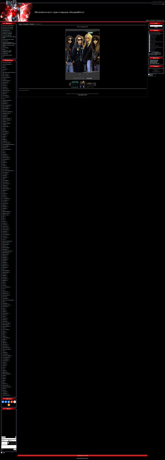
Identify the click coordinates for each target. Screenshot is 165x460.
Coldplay (4, 124)
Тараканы (4, 391)
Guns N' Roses (5, 183)
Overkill (4, 285)
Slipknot (4, 332)
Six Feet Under (5, 329)
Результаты (151, 53)
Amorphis (4, 83)
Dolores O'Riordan (6, 149)
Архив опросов (157, 53)
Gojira (3, 178)
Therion (4, 362)
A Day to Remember (6, 64)
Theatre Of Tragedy (6, 355)
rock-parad (89, 78)
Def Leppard (5, 133)
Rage (3, 301)
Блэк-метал (153, 40)
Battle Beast (4, 101)
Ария (3, 380)
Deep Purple (5, 131)
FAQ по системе (153, 62)
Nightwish (4, 280)
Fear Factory (5, 169)
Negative (4, 275)
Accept (3, 65)
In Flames (4, 196)
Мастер (4, 390)
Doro (3, 151)
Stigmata (4, 342)
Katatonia (4, 208)
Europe (4, 165)
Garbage (4, 175)
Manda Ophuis (5, 244)
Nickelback (4, 278)
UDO (3, 367)
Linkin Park (4, 232)
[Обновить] (15, 436)
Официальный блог (154, 60)
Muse (3, 268)
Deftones (4, 134)
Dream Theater (5, 157)
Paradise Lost (5, 293)
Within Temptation (6, 373)
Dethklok (4, 139)
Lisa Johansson (5, 234)
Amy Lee (4, 85)
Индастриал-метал (155, 45)
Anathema (4, 87)
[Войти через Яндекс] (11, 402)
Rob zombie (4, 306)
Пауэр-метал (153, 36)
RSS (163, 4)
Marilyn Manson (5, 252)
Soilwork (4, 336)
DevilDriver (4, 141)
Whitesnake (4, 372)
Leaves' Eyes (5, 229)
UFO (3, 368)
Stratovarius (5, 345)
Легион (4, 388)
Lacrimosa (4, 224)
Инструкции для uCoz (154, 63)
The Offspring (5, 359)
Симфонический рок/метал (157, 47)
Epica (3, 164)
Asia (3, 98)
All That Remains (6, 77)
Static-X (4, 341)
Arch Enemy (5, 95)
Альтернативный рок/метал (157, 41)
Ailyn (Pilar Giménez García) (8, 72)
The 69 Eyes (5, 354)
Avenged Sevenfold (6, 100)
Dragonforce (5, 155)
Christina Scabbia (6, 123)
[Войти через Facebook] (8, 402)
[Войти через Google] (14, 401)
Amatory (4, 78)
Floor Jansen (5, 172)
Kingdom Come (5, 213)
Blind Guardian (5, 108)
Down (3, 152)
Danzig (3, 129)
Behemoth (4, 103)
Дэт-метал (153, 38)
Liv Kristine (4, 237)
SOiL (3, 334)
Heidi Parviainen (5, 188)
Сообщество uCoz (154, 61)
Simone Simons (5, 326)
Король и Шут (5, 385)
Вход (163, 20)
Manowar (4, 246)
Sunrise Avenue (5, 347)
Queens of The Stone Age (7, 300)
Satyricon (4, 314)
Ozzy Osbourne (5, 287)
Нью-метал (153, 43)
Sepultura (4, 319)
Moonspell (4, 264)
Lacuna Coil (4, 226)
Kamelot (4, 205)
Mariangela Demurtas (6, 250)
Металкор (153, 44)
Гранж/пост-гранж (154, 51)
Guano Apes (5, 182)
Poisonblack (5, 298)
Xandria (4, 375)
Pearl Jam (4, 296)
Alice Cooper (5, 74)
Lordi (3, 239)
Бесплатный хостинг (81, 458)
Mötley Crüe (5, 265)
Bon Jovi (4, 110)
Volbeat (4, 370)
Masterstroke (5, 254)
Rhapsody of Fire (6, 305)
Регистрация (158, 20)
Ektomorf (4, 162)
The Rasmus (5, 360)
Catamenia (4, 115)
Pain (3, 290)
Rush (3, 308)
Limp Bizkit (4, 231)
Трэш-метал (153, 48)
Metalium (4, 260)
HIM (3, 191)
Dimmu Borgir (5, 146)
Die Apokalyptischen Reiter (8, 144)
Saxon (3, 316)
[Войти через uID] (3, 402)
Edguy (3, 160)
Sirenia (3, 327)
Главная (147, 20)
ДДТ (3, 381)
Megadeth (4, 257)
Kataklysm (4, 206)
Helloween (4, 190)
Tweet (3, 452)
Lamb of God (5, 228)
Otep (3, 283)
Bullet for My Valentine (7, 111)
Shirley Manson (5, 324)
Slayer (3, 331)
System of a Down (6, 349)
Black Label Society (6, 105)
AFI (3, 70)
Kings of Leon (5, 214)
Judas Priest (5, 203)
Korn (3, 219)
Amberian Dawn (5, 80)
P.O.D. (3, 288)
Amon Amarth (5, 82)
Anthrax (4, 93)
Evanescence (5, 167)
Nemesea (4, 277)
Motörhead (4, 267)
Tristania (4, 363)
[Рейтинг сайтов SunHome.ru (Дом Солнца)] (152, 75)
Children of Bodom (6, 119)
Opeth (3, 282)
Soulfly (3, 339)
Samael (4, 311)
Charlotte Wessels (6, 118)
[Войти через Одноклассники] (9, 405)
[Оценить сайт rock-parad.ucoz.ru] (1, 452)
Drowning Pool (5, 159)
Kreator (4, 221)
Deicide (4, 136)
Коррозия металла (6, 386)
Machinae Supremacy (7, 241)
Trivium (4, 365)
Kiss (3, 216)
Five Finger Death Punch (7, 170)
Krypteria (4, 223)
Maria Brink (4, 249)
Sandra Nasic (5, 313)
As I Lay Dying (5, 97)
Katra (3, 210)
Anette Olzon (5, 88)
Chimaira (4, 121)
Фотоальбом (152, 20)
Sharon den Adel (5, 323)
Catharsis (4, 116)
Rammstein (4, 303)
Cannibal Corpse (5, 113)
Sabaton (4, 309)
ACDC (3, 67)
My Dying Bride (5, 270)
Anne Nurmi (4, 92)
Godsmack (4, 177)
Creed (3, 128)
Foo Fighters (5, 173)
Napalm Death (5, 272)
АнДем (3, 378)
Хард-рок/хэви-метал (155, 34)
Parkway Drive (5, 295)
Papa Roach (5, 291)
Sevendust (4, 321)
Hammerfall (4, 187)
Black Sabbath (5, 106)
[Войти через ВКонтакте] (6, 402)
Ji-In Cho (4, 201)
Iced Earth (4, 193)
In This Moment (5, 198)
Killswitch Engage (6, 211)
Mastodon (4, 255)
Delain (3, 137)
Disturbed (4, 147)
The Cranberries (5, 357)
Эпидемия (4, 393)
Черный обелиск (6, 395)
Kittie (3, 218)
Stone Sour (4, 344)
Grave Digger (5, 180)
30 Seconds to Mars (6, 62)
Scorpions (4, 318)
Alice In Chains (5, 75)
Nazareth (4, 273)
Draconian (4, 154)
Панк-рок (153, 50)
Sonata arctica (5, 337)
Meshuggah (4, 259)
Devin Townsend (5, 142)
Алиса (3, 377)
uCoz (87, 458)
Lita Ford (4, 236)
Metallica (4, 262)
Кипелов (4, 383)
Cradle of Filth (5, 126)
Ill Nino (3, 195)
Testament (4, 352)
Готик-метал (153, 37)
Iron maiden (4, 200)
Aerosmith (4, 69)
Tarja (3, 350)
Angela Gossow (5, 90)
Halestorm (4, 185)
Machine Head (5, 242)
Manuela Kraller (5, 247)
